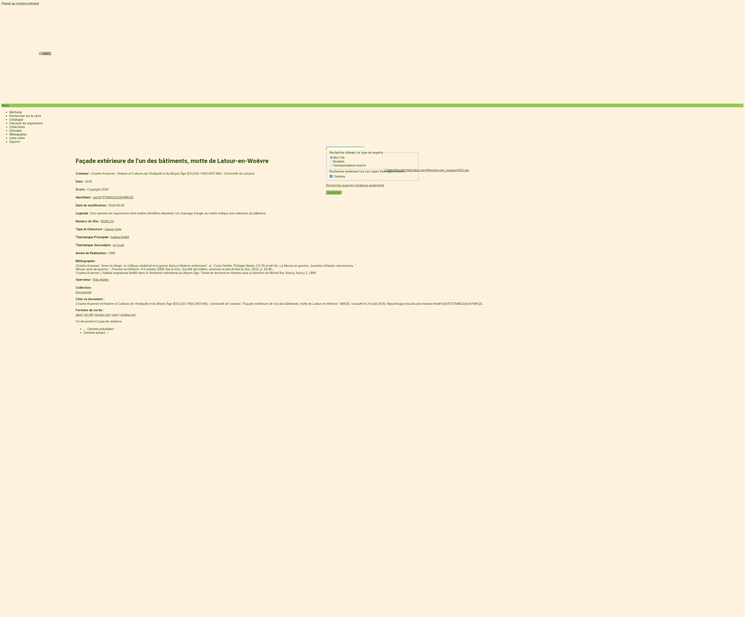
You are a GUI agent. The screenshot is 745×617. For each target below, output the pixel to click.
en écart (118, 245)
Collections (17, 127)
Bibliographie (18, 134)
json (115, 314)
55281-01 (107, 221)
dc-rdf (89, 314)
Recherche (333, 192)
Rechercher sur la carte (25, 116)
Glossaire (15, 131)
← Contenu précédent (98, 329)
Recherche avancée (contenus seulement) (355, 185)
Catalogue (16, 119)
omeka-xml (127, 314)
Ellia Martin (101, 279)
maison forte (113, 229)
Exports (14, 142)
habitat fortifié (120, 237)
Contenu (339, 176)
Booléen (338, 161)
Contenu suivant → (96, 332)
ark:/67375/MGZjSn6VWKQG (113, 197)
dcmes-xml (102, 314)
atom (79, 314)
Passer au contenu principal (20, 3)
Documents (83, 292)
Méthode (15, 112)
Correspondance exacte (349, 165)
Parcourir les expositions (26, 123)
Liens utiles (17, 138)
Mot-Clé (339, 157)
